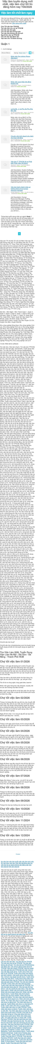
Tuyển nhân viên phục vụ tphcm (16, 1008)
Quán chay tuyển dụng (8, 1016)
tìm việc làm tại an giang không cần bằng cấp (16, 864)
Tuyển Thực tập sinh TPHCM (21, 1034)
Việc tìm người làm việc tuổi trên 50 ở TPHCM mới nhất (17, 969)
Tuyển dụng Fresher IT (14, 1028)
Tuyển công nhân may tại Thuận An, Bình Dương (17, 980)
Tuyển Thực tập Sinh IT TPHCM (11, 1036)
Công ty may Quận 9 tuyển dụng (14, 977)
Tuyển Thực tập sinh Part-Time (16, 1043)
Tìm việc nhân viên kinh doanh (23, 997)
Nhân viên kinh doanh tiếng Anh (11, 992)
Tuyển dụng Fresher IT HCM (10, 1029)
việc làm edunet (14, 867)
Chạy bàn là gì (27, 1012)
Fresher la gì (27, 1028)
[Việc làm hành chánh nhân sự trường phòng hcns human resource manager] (5, 190)
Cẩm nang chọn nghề (19, 23)
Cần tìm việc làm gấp (8, 961)
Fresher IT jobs (6, 1034)
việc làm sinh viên (28, 861)
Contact (18, 854)
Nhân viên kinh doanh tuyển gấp (20, 990)
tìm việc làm (5, 861)
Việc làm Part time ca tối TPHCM (18, 1024)
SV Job (3, 863)
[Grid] (32, 52)
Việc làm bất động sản (22, 863)
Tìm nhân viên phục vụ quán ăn (19, 1011)
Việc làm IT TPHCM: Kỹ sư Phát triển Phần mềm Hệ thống (21, 162)
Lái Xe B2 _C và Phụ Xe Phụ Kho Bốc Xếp (22, 110)
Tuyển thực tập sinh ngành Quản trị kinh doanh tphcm (16, 1039)
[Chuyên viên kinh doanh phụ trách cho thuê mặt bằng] (5, 139)
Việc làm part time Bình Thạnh (17, 1025)
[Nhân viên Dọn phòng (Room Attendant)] (5, 60)
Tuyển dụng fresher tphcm (16, 1031)
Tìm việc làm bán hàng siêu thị (17, 986)
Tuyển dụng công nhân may (24, 978)
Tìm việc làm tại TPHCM (24, 961)
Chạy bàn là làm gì (7, 1014)
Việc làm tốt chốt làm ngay (16, 13)
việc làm (12, 861)
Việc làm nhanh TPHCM (15, 968)
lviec (7, 863)
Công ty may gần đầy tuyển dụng (17, 971)
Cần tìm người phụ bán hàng (15, 989)
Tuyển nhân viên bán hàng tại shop (18, 983)
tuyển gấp (18, 861)
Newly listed (22, 53)
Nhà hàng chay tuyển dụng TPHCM (17, 1011)
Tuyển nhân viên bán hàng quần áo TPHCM (15, 985)
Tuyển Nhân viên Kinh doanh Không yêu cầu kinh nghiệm (15, 994)
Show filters (6, 53)
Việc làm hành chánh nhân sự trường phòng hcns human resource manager (21, 188)
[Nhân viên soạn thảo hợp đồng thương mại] (5, 85)
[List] (30, 52)
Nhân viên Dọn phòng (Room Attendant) (20, 57)
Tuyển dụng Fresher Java (22, 1033)
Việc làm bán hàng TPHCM (10, 982)
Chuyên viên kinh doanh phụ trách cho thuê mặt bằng (22, 137)
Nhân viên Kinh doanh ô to (10, 999)
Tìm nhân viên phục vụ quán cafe (17, 1000)
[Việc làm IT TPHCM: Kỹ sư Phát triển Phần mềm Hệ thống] (5, 165)
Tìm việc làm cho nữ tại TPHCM (11, 963)
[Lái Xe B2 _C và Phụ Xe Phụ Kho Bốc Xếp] (5, 112)
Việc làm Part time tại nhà (15, 1021)
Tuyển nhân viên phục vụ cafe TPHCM (14, 1007)
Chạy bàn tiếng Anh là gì (22, 1014)
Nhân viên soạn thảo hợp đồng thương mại (21, 83)
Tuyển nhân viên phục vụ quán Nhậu (17, 1005)
